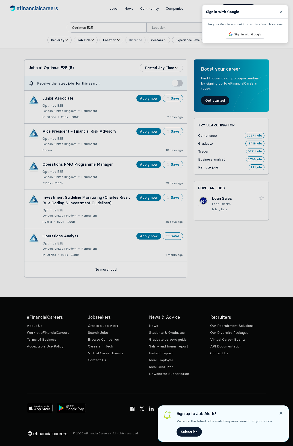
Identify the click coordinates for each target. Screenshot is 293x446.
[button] (146, 223)
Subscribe (189, 432)
